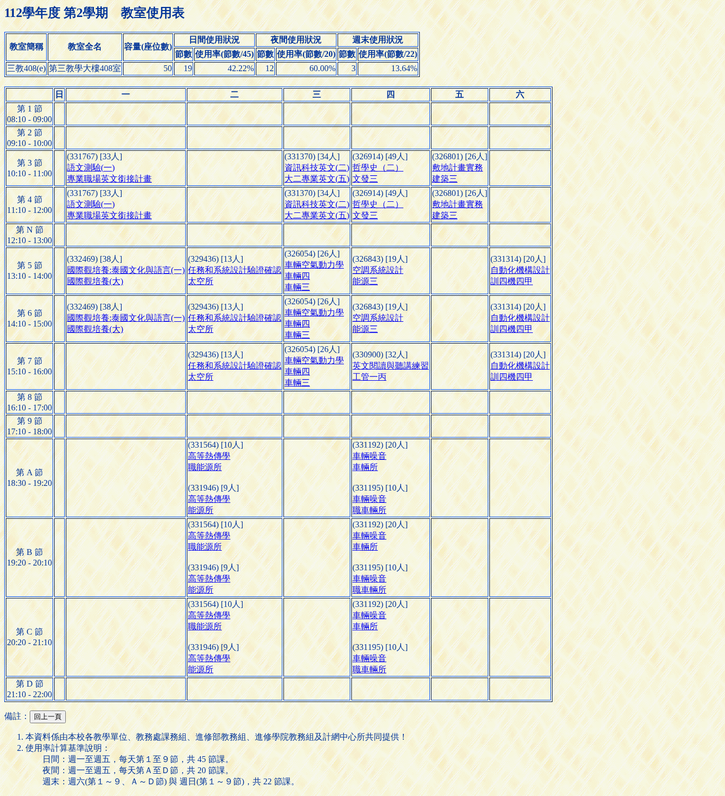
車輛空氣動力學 (314, 264)
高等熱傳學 (209, 455)
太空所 (200, 281)
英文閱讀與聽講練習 (390, 365)
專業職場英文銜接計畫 (109, 178)
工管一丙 (369, 376)
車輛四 (297, 275)
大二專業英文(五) (316, 178)
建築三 (445, 178)
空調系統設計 (377, 270)
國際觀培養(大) (95, 281)
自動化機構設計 (520, 270)
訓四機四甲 (511, 281)
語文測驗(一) (91, 167)
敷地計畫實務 (457, 167)
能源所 (200, 510)
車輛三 (297, 287)
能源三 (365, 281)
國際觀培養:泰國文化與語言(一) (126, 270)
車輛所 (365, 467)
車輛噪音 (369, 455)
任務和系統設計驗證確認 (234, 270)
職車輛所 (369, 510)
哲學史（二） (377, 167)
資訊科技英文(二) (316, 167)
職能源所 (205, 467)
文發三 (365, 178)
